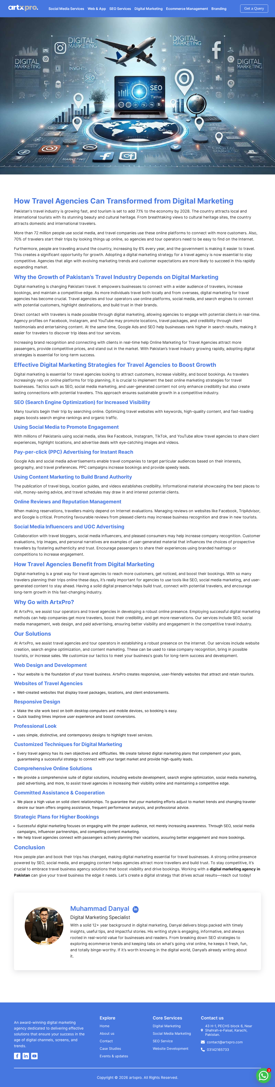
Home (104, 1026)
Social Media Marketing (172, 1033)
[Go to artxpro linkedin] (27, 1057)
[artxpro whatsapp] (263, 1075)
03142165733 (218, 1049)
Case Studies (110, 1048)
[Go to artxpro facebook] (18, 1057)
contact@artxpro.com (225, 1042)
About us (107, 1033)
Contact (106, 1041)
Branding (218, 8)
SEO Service (163, 1041)
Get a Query (254, 8)
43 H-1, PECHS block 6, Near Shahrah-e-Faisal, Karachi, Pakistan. (228, 1030)
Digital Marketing (148, 8)
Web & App (97, 8)
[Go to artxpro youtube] (35, 1057)
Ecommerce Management (187, 8)
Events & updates (114, 1056)
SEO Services (120, 8)
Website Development (170, 1048)
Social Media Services (66, 8)
